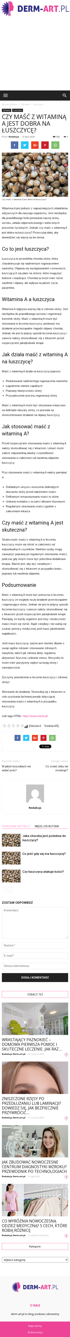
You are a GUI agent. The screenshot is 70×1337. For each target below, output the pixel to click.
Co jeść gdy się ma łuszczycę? (44, 854)
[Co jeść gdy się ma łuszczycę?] (11, 858)
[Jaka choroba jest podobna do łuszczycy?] (11, 840)
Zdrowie (6, 110)
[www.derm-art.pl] (35, 8)
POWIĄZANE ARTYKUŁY (16, 826)
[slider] (13, 725)
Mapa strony (35, 1325)
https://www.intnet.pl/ (35, 716)
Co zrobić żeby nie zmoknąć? (57, 768)
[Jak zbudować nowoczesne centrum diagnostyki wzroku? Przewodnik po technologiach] (35, 1141)
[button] (65, 95)
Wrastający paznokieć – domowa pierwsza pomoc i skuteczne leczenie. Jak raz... (32, 1044)
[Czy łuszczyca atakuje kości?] (11, 876)
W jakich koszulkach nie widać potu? (16, 768)
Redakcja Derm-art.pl (13, 1054)
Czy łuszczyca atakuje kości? (43, 871)
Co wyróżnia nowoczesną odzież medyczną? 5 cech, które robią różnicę (34, 1225)
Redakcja (14, 136)
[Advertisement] (35, 54)
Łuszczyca (17, 110)
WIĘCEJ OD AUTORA (47, 826)
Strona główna (9, 104)
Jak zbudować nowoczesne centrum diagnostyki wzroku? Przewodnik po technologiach (34, 1166)
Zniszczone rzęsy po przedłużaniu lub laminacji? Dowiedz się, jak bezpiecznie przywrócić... (31, 1105)
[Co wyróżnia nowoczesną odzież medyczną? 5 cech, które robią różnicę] (35, 1200)
